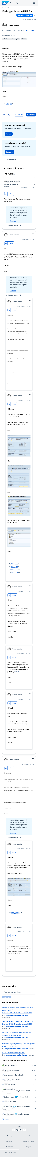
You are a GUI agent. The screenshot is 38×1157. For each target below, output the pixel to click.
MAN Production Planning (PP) (11, 39)
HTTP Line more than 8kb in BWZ (13, 1053)
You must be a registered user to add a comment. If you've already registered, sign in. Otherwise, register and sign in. (18, 212)
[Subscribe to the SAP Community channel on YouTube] (21, 1130)
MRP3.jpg (14, 569)
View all (5, 1119)
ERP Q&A (6, 8)
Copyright (9, 1141)
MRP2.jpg (14, 564)
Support (28, 1147)
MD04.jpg (14, 567)
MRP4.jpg (14, 572)
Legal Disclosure (28, 1141)
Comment (31, 115)
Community (14, 3)
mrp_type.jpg (15, 913)
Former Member (14, 25)
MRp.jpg (9, 104)
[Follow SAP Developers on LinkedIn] (24, 1130)
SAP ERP (23, 39)
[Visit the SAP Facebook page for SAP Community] (14, 1130)
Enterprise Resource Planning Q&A (16, 1015)
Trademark (9, 1147)
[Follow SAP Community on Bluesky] (17, 1130)
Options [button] (34, 15)
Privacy (9, 1136)
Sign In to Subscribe (25, 15)
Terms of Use (28, 1136)
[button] (26, 30)
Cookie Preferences (9, 1152)
